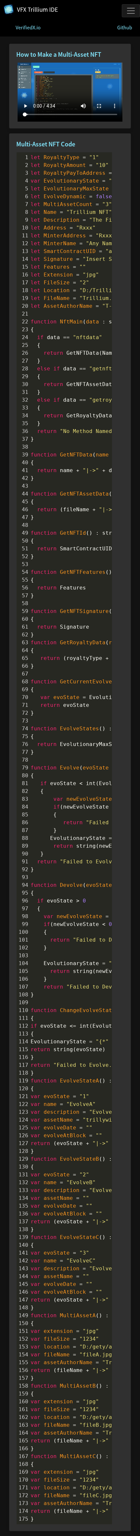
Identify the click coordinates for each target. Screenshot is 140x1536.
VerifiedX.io (28, 27)
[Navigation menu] (131, 10)
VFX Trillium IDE (37, 9)
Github (124, 27)
